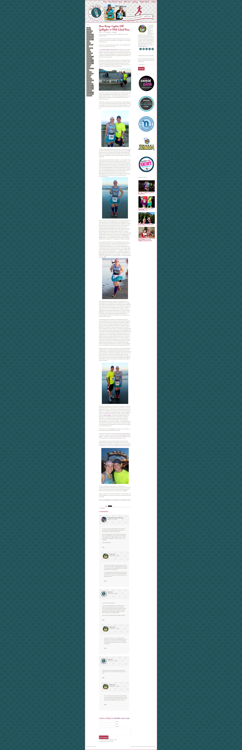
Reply (103, 547)
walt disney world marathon (90, 89)
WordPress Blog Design (143, 746)
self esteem (89, 78)
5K (87, 27)
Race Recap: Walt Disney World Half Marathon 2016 (145, 209)
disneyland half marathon (90, 34)
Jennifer (108, 32)
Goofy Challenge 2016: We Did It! (146, 225)
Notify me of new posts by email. (106, 741)
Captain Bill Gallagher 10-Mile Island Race (109, 49)
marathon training (89, 56)
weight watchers (89, 92)
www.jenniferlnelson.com (143, 46)
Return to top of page (91, 746)
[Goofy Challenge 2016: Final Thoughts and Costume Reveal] (146, 238)
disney (91, 31)
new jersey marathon (89, 61)
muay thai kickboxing (89, 60)
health (88, 49)
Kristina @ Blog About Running (114, 517)
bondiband (89, 29)
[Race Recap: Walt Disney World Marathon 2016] (146, 191)
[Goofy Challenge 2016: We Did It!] (146, 223)
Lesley (108, 659)
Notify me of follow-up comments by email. (108, 739)
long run (88, 51)
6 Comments (114, 32)
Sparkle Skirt (101, 254)
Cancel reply (125, 718)
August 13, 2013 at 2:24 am (114, 555)
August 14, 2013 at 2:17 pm (114, 628)
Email (117, 723)
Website (117, 726)
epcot (88, 41)
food (92, 44)
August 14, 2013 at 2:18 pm (114, 686)
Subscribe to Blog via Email (146, 55)
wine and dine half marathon (90, 94)
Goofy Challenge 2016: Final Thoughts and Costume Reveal (145, 240)
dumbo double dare (89, 39)
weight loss (89, 90)
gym (87, 46)
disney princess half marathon (90, 36)
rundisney (89, 75)
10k (89, 27)
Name (117, 721)
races (88, 73)
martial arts (89, 58)
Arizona (112, 487)
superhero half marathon (90, 80)
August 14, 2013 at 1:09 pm (112, 660)
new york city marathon (89, 63)
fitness (88, 44)
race (88, 70)
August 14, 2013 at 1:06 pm (112, 593)
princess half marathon (89, 68)
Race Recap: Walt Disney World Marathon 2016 (145, 193)
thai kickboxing (90, 83)
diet (87, 31)
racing (91, 73)
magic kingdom (89, 53)
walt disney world (89, 85)
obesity (88, 66)
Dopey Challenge (107, 415)
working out (89, 95)
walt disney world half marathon (89, 87)
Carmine (124, 490)
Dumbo (128, 150)
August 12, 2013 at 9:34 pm (112, 519)
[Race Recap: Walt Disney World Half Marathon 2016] (146, 207)
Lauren (108, 592)
